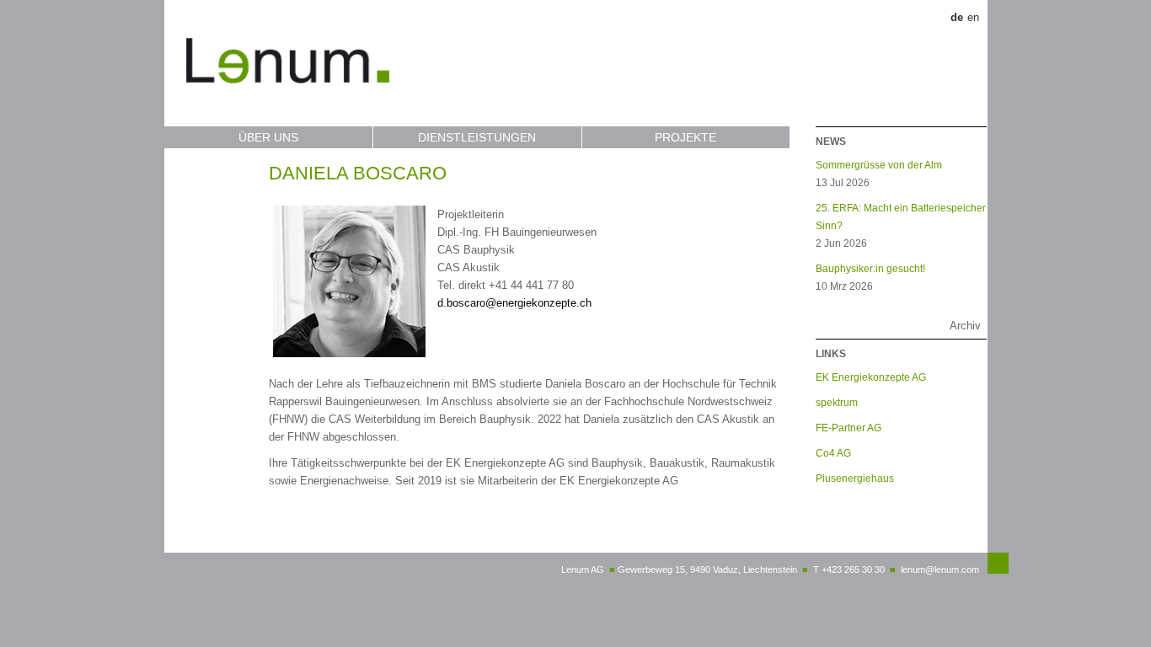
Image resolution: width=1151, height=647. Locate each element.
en (973, 17)
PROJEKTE (685, 137)
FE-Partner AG (848, 427)
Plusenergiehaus (855, 478)
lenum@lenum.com (940, 569)
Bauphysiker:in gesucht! (870, 268)
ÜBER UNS (268, 137)
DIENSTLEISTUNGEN (477, 137)
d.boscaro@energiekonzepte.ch (514, 303)
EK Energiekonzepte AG (871, 377)
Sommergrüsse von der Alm (879, 164)
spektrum (837, 402)
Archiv (965, 325)
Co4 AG (833, 452)
